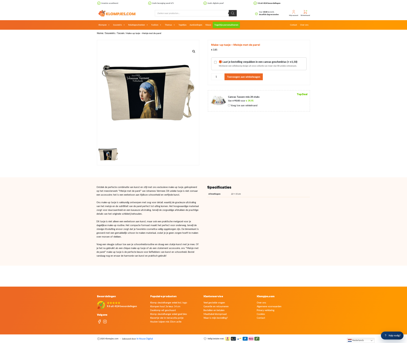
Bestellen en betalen (214, 310)
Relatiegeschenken (136, 25)
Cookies (261, 314)
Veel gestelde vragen (214, 302)
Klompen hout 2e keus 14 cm (165, 306)
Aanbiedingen (196, 25)
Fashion (154, 25)
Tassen (120, 33)
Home (100, 33)
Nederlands (358, 340)
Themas (168, 25)
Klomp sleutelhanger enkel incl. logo (168, 302)
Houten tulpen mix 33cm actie (165, 321)
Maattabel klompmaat (215, 314)
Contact (293, 25)
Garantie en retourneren (216, 306)
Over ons (304, 25)
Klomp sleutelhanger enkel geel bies (168, 314)
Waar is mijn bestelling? (216, 317)
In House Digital (145, 338)
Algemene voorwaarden (269, 306)
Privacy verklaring (265, 310)
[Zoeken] (233, 13)
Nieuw (208, 25)
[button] (194, 51)
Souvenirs (117, 25)
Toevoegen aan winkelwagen (243, 76)
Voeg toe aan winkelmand (243, 105)
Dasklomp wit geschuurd (163, 310)
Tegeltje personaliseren (226, 25)
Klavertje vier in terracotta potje (166, 317)
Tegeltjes (182, 25)
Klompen (103, 25)
